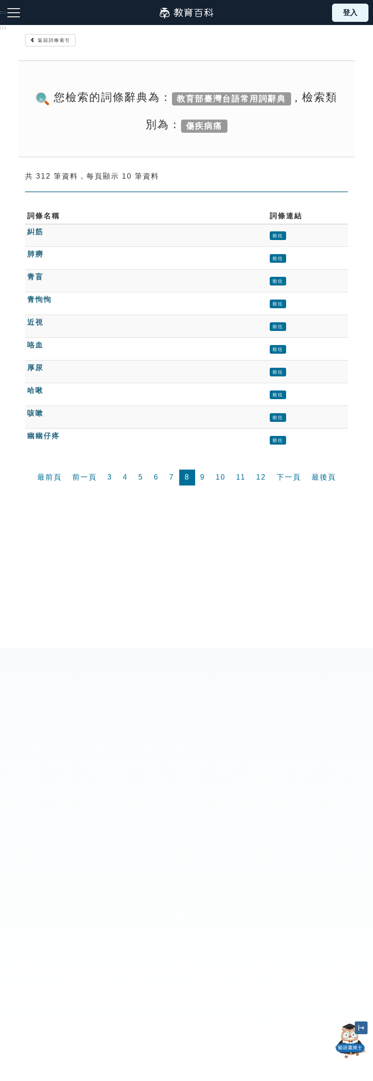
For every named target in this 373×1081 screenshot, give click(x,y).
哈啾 (35, 390)
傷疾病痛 (204, 125)
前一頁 (84, 477)
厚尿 (35, 367)
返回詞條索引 (53, 40)
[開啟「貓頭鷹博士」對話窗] (350, 1041)
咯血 (35, 345)
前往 (277, 235)
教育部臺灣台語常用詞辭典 (231, 98)
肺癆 (35, 254)
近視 (35, 322)
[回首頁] (186, 13)
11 (241, 477)
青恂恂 (39, 299)
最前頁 (49, 477)
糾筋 (35, 231)
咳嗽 (35, 413)
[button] (350, 1058)
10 (221, 477)
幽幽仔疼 (43, 436)
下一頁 (289, 477)
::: (3, 27)
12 (261, 477)
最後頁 (324, 477)
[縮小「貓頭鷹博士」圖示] (361, 1027)
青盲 (35, 276)
